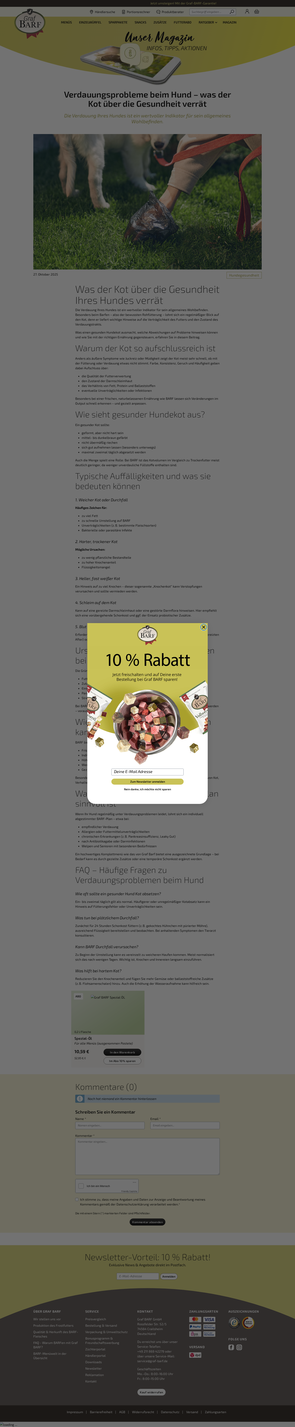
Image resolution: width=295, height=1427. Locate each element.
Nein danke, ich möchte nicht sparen (147, 789)
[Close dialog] (203, 627)
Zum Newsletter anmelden (147, 781)
